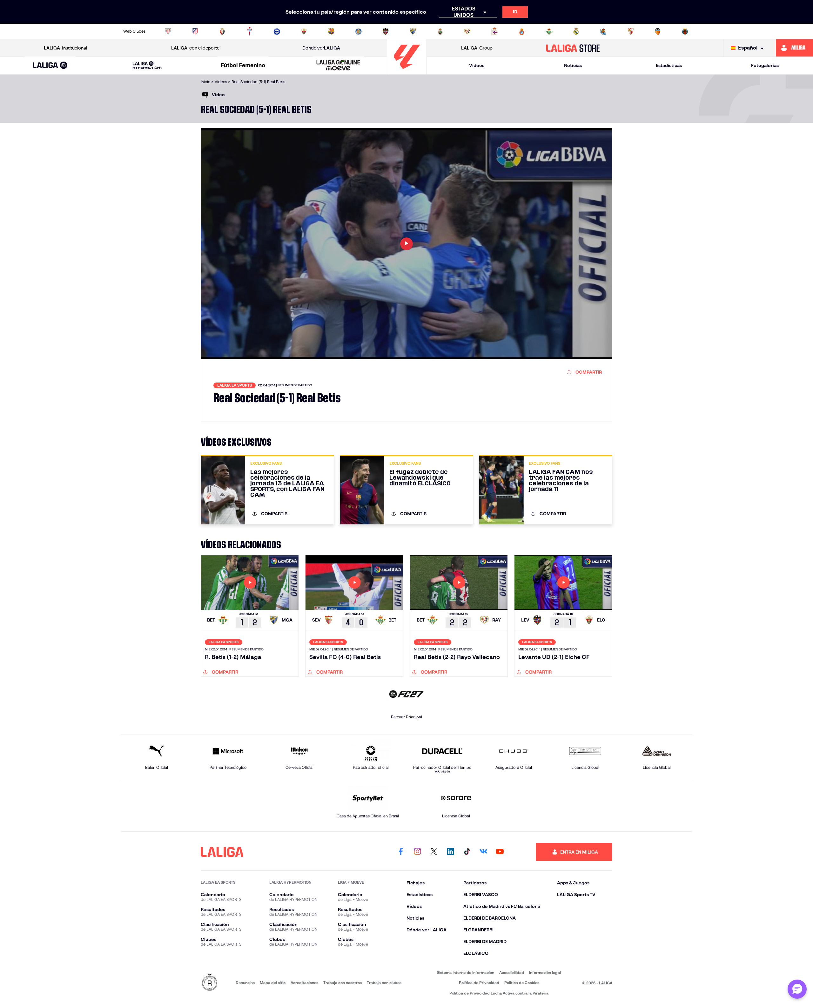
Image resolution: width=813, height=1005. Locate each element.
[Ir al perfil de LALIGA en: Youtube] (500, 852)
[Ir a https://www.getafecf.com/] (358, 31)
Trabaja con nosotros (342, 983)
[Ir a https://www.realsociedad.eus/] (603, 31)
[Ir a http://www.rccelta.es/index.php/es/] (249, 31)
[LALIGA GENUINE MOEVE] (338, 66)
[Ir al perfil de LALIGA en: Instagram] (417, 852)
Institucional (65, 47)
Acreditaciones (304, 983)
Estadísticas (669, 65)
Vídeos (476, 65)
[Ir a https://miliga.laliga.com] (794, 48)
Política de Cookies (521, 983)
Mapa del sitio (273, 983)
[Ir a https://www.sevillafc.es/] (630, 31)
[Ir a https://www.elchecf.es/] (304, 31)
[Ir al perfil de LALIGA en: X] (434, 852)
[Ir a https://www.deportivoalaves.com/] (277, 31)
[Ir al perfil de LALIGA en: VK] (483, 852)
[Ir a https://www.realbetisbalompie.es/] (549, 31)
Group (477, 47)
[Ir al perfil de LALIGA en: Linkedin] (450, 852)
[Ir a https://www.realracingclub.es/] (440, 31)
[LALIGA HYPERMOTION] (147, 65)
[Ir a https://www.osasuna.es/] (222, 31)
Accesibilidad (511, 972)
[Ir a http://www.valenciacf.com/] (657, 31)
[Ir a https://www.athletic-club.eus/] (168, 31)
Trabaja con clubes (384, 983)
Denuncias (245, 983)
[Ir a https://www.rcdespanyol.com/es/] (522, 31)
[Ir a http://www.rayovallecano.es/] (467, 31)
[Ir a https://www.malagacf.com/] (413, 31)
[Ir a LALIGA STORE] (573, 48)
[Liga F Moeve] (243, 66)
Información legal (545, 972)
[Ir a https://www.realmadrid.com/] (576, 31)
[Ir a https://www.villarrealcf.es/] (685, 31)
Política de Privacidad (479, 983)
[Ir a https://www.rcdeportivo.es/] (494, 31)
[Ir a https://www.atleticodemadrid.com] (195, 31)
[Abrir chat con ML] (797, 989)
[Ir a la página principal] (407, 71)
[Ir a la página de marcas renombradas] (209, 983)
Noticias (573, 65)
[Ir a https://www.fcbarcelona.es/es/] (331, 31)
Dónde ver (321, 47)
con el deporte (195, 47)
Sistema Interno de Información (465, 972)
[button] (50, 65)
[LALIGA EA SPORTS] (50, 66)
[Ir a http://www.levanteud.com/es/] (385, 31)
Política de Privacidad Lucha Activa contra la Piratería (498, 993)
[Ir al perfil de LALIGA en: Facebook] (400, 852)
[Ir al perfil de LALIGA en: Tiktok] (467, 852)
